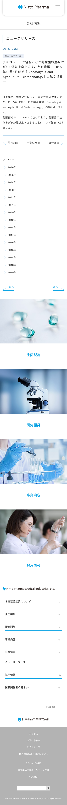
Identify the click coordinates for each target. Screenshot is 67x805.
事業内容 (10, 639)
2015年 (12, 250)
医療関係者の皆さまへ (18, 687)
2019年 (12, 220)
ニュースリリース (13, 56)
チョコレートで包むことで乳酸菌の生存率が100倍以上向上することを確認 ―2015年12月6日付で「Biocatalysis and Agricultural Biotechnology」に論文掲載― (33, 72)
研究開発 (10, 627)
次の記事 (53, 142)
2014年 (12, 257)
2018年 (12, 227)
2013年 (12, 265)
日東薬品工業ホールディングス (33, 770)
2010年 (12, 272)
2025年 (12, 175)
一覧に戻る (33, 142)
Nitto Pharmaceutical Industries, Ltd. (29, 589)
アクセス (33, 734)
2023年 (12, 190)
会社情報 (10, 652)
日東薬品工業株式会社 (33, 719)
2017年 (12, 235)
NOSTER (33, 777)
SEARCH (48, 788)
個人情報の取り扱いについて (33, 754)
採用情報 (10, 674)
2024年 (12, 182)
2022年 (12, 197)
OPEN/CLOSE (59, 602)
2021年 (12, 205)
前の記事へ (14, 142)
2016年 (12, 242)
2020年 (12, 212)
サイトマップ (33, 747)
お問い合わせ (33, 740)
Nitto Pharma (33, 7)
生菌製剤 (10, 614)
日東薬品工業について (18, 601)
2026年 (12, 167)
